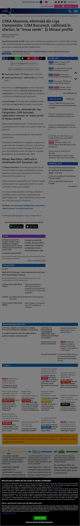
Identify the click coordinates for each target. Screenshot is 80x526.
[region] (40, 502)
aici (14, 496)
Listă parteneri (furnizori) (9, 513)
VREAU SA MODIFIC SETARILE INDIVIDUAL (39, 522)
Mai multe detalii (56, 487)
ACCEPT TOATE (40, 518)
